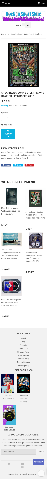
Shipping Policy (23, 352)
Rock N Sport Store (31, 474)
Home (3, 34)
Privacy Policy (23, 355)
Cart (43, 3)
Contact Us (23, 349)
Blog (23, 342)
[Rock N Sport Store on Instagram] (22, 467)
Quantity (4, 113)
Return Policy (23, 359)
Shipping (4, 106)
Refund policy (23, 365)
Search (23, 338)
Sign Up (41, 452)
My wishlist (38, 462)
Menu (7, 3)
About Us (23, 345)
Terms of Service (23, 362)
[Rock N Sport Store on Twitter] (9, 464)
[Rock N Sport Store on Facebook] (22, 464)
